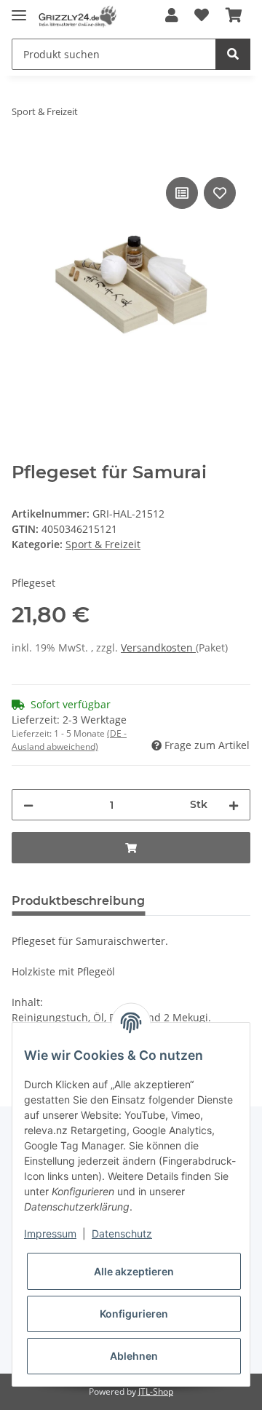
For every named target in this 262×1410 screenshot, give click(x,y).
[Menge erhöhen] (234, 805)
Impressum (50, 1233)
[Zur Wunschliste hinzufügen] (201, 16)
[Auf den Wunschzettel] (220, 193)
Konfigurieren (134, 1313)
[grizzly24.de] (77, 16)
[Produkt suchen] (232, 54)
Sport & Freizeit (103, 544)
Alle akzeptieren (134, 1271)
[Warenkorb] (234, 16)
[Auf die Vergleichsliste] (182, 193)
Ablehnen (134, 1356)
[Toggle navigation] (19, 9)
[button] (171, 16)
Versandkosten (158, 647)
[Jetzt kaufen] (23, 157)
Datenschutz (122, 1233)
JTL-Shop (155, 1391)
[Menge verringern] (28, 805)
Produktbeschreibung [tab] (78, 901)
